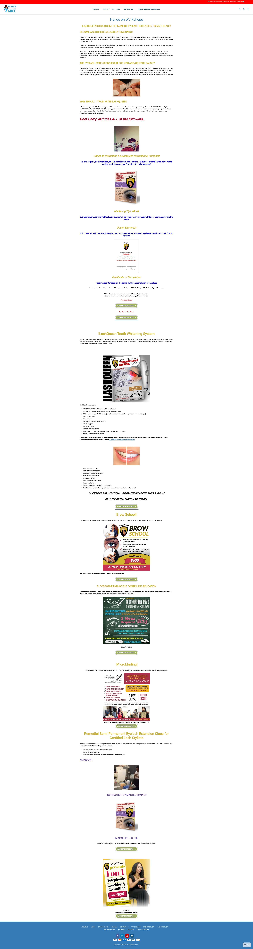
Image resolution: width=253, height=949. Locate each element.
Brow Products (149, 927)
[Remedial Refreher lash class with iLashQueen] (126, 851)
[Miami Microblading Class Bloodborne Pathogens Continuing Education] (126, 652)
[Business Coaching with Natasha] (126, 916)
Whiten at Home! (109, 929)
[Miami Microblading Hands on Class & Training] (126, 726)
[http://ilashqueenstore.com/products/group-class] (126, 308)
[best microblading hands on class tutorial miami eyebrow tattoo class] (126, 720)
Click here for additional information (122, 439)
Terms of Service (143, 929)
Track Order (135, 927)
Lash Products (163, 927)
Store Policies (103, 927)
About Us (84, 927)
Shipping (121, 929)
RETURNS (131, 929)
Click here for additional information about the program (127, 493)
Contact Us (124, 927)
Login (93, 927)
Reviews (114, 927)
